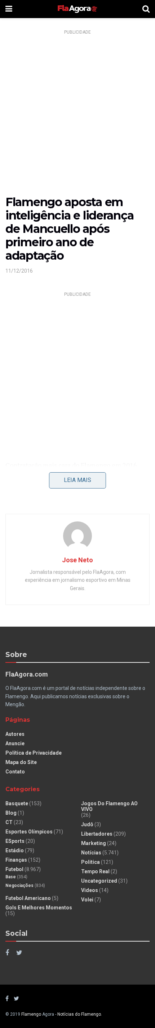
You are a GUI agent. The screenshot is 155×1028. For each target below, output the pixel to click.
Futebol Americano (28, 898)
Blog (11, 813)
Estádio (14, 850)
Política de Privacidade (33, 753)
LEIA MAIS (77, 480)
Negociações (19, 885)
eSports (15, 841)
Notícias (91, 853)
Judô (87, 824)
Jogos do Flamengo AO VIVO (109, 806)
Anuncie (15, 743)
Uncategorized (99, 881)
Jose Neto (77, 560)
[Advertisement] (77, 115)
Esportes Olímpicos (29, 832)
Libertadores (96, 834)
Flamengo (31, 1014)
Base (10, 876)
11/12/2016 (19, 271)
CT (9, 822)
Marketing (93, 843)
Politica (90, 862)
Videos (89, 890)
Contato (15, 772)
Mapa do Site (21, 762)
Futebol (14, 869)
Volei (87, 900)
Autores (15, 734)
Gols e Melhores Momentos (38, 907)
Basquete (16, 803)
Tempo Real (95, 871)
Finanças (16, 860)
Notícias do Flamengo (79, 1014)
